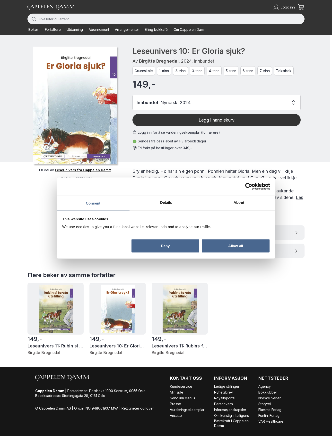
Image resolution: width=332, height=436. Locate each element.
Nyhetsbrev (223, 392)
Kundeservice (181, 386)
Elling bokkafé (156, 29)
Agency (264, 386)
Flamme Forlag (269, 410)
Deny (165, 246)
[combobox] (166, 19)
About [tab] (239, 202)
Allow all (235, 246)
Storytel (264, 404)
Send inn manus (182, 398)
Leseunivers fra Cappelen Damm (83, 170)
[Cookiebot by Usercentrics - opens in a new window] (248, 186)
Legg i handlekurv (217, 120)
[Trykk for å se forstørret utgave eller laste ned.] (75, 105)
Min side (176, 392)
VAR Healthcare (270, 421)
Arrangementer (127, 29)
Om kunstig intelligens (231, 415)
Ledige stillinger (226, 386)
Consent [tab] (93, 203)
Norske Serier (269, 398)
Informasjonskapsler (230, 410)
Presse (175, 404)
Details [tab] (166, 202)
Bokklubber (267, 392)
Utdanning (75, 29)
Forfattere (53, 29)
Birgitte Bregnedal (159, 61)
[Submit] (33, 19)
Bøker (33, 29)
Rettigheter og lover (138, 408)
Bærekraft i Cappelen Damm (231, 423)
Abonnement (99, 29)
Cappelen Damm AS (55, 408)
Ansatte (176, 415)
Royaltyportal (224, 398)
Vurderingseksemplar (187, 410)
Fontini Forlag (269, 415)
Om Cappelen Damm (190, 29)
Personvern (223, 404)
